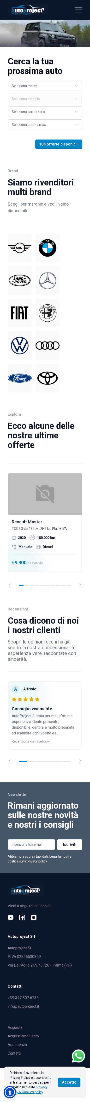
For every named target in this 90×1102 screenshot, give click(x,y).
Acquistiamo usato (23, 1036)
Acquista (15, 1027)
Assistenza (17, 1044)
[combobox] (45, 86)
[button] (10, 1092)
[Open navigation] (78, 10)
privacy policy (37, 861)
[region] (45, 530)
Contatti (14, 1053)
